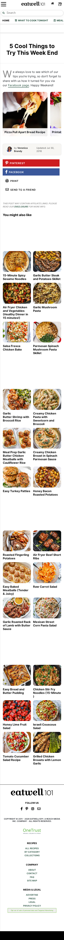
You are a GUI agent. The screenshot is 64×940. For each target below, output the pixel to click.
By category (32, 852)
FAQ (32, 877)
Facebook (15, 172)
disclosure (21, 206)
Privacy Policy (32, 906)
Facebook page (18, 85)
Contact (32, 873)
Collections (32, 855)
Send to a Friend (22, 189)
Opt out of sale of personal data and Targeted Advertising (32, 910)
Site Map (32, 880)
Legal (32, 902)
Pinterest (16, 163)
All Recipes (32, 848)
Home (5, 20)
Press (32, 898)
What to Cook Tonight (32, 20)
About (32, 870)
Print (13, 180)
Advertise (32, 895)
